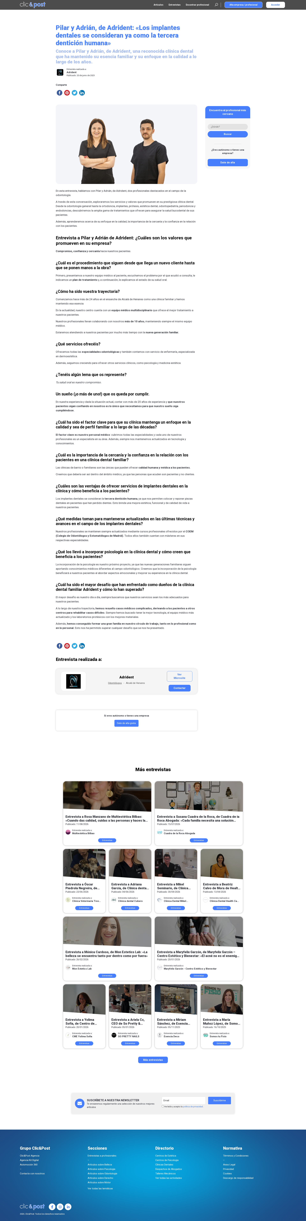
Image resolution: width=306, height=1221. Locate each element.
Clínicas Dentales (164, 1164)
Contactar (180, 688)
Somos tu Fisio (218, 1036)
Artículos (158, 5)
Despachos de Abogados (168, 1169)
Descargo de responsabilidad (238, 1178)
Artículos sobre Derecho (100, 1178)
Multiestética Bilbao (83, 833)
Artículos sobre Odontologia (102, 1173)
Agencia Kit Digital (29, 1160)
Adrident (71, 72)
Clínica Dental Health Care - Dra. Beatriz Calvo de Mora (224, 901)
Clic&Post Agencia (29, 1155)
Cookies (227, 1173)
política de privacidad (193, 1106)
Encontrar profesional (197, 5)
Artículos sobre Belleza (100, 1164)
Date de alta (227, 162)
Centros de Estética (165, 1155)
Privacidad (228, 1169)
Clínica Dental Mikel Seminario (175, 901)
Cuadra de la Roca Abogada (179, 833)
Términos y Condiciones (235, 1155)
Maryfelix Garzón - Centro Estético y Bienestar (190, 968)
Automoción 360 (28, 1164)
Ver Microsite (179, 676)
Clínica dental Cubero (130, 901)
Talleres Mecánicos (165, 1173)
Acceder (275, 5)
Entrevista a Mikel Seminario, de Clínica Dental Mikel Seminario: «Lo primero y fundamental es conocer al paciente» (175, 886)
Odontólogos (115, 683)
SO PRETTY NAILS (128, 1036)
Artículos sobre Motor (99, 1182)
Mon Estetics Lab (82, 968)
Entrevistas (175, 5)
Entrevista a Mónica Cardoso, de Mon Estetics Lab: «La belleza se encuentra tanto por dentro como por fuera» (107, 954)
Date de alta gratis (126, 723)
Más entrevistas (153, 1059)
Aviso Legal (229, 1164)
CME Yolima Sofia (82, 1036)
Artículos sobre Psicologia (101, 1169)
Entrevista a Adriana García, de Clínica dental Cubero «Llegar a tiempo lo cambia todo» (129, 886)
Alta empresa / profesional (243, 5)
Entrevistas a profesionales (102, 1155)
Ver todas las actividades (168, 1178)
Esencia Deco (171, 1036)
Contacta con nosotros (32, 1173)
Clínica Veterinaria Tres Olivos (85, 901)
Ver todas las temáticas (100, 1188)
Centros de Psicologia (166, 1160)
